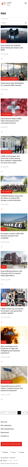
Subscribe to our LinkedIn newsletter (11, 444)
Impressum (12, 457)
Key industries (6, 425)
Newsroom (5, 432)
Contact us (5, 436)
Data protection (5, 457)
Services (4, 422)
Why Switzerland (7, 429)
